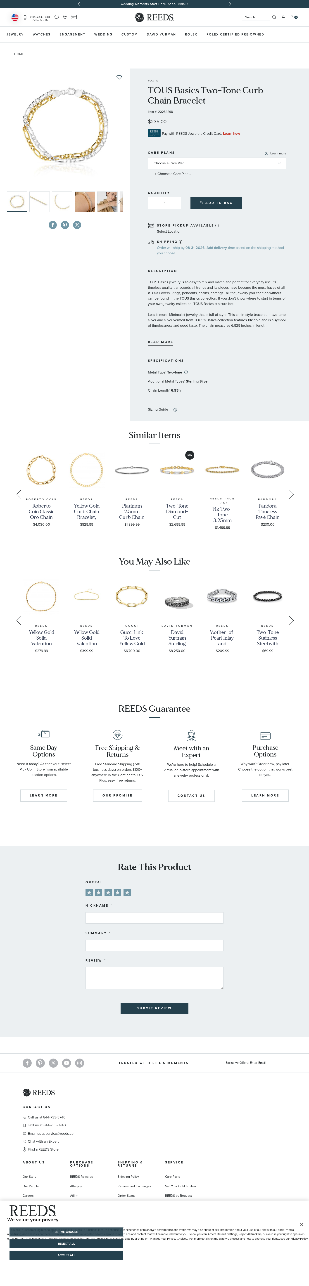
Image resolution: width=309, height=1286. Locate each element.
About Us (34, 1162)
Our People (31, 1186)
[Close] (302, 1224)
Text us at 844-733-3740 (47, 1125)
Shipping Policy (128, 1176)
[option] (154, 4)
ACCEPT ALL (66, 1255)
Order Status (126, 1195)
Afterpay (76, 1186)
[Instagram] (79, 1063)
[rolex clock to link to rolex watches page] (292, 35)
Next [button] (229, 4)
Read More (161, 342)
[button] (40, 201)
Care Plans (217, 153)
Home (19, 54)
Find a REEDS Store (43, 1149)
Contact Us (36, 1107)
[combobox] (256, 17)
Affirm (74, 1195)
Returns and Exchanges (134, 1186)
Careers (28, 1195)
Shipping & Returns (130, 1164)
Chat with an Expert (43, 1141)
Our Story (29, 1176)
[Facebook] (27, 1063)
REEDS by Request (178, 1195)
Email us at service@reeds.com (52, 1133)
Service (174, 1162)
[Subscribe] (281, 1063)
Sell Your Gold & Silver (180, 1186)
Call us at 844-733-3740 (47, 1117)
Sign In (283, 17)
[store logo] (154, 17)
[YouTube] (66, 1063)
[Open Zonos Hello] (15, 18)
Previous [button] (79, 4)
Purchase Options (81, 1164)
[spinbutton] (164, 203)
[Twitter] (53, 1063)
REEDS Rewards (81, 1176)
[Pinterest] (40, 1063)
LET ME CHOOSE (66, 1232)
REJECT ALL (66, 1243)
